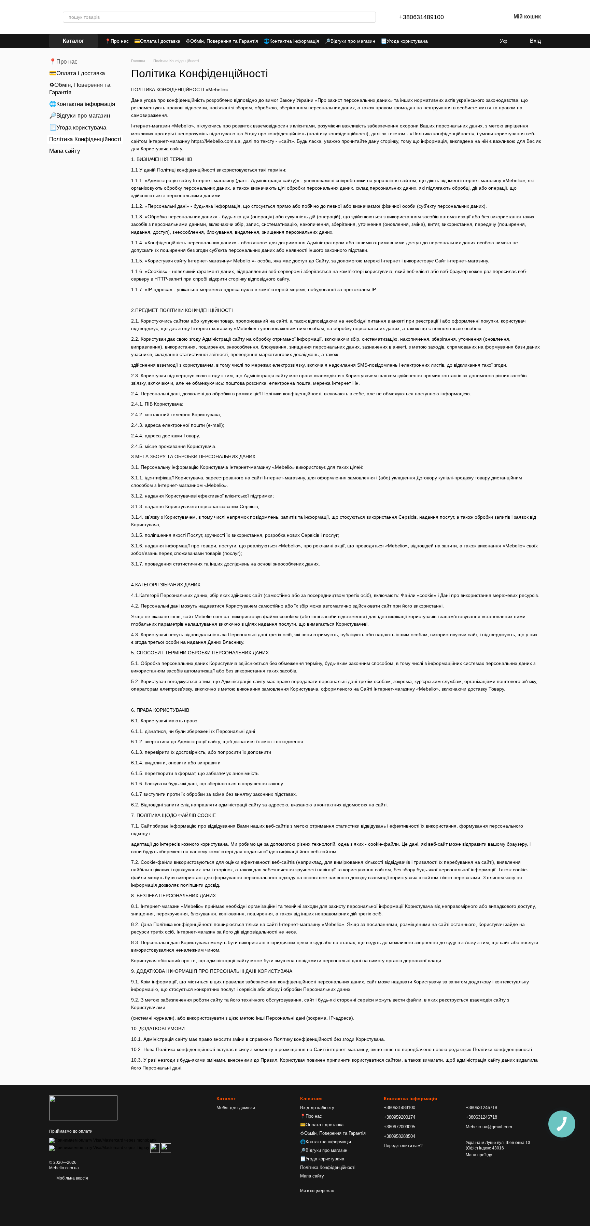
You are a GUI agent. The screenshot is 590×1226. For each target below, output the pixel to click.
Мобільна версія (71, 1178)
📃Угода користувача (404, 41)
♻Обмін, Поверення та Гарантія (222, 41)
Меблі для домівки (235, 1107)
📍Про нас (117, 41)
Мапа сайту (64, 151)
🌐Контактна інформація (291, 41)
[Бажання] (487, 17)
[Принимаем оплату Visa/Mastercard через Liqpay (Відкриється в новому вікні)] (99, 1147)
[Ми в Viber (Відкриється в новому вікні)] (489, 41)
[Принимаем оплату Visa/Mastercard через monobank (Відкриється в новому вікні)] (102, 1140)
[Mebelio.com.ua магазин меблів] (83, 1107)
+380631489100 (421, 17)
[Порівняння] (469, 17)
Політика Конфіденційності (327, 1167)
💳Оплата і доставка (157, 41)
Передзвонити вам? (403, 1145)
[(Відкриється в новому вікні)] (155, 1147)
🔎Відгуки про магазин (350, 41)
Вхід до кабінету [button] (317, 1107)
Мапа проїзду (479, 1155)
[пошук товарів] (370, 17)
